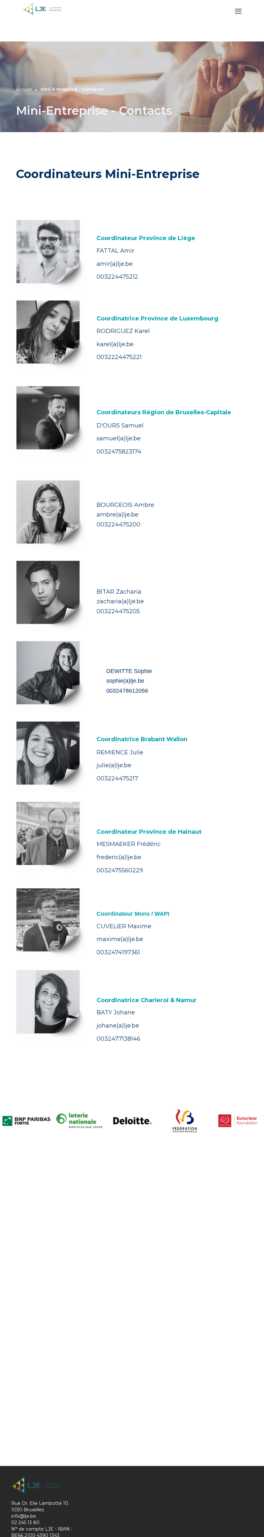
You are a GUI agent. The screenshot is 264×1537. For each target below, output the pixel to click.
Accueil (24, 89)
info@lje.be (23, 1516)
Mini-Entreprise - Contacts (72, 89)
